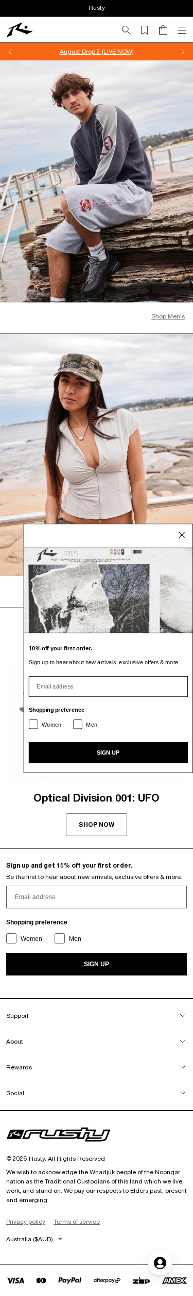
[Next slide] (182, 51)
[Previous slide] (10, 51)
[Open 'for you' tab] (160, 1263)
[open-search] (130, 30)
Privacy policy (25, 1221)
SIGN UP (96, 964)
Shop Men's (168, 316)
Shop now (96, 824)
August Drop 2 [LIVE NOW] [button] (97, 51)
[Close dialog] (181, 534)
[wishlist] (148, 30)
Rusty (97, 7)
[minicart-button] (167, 30)
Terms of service (77, 1221)
